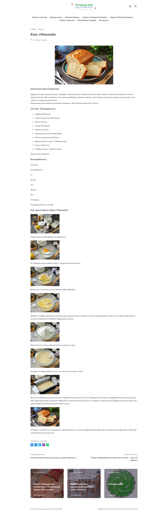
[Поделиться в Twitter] (39, 444)
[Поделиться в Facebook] (32, 444)
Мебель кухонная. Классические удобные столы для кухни (81, 487)
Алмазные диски (115, 484)
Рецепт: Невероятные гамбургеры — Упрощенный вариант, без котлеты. (46, 487)
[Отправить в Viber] (43, 444)
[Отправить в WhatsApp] (47, 444)
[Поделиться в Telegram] (35, 444)
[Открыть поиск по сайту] (135, 6)
